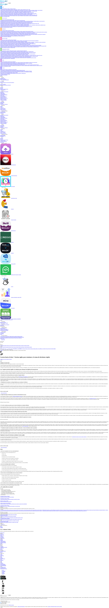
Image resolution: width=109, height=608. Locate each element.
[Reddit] (3, 593)
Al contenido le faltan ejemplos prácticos (6, 492)
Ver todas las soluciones (3, 141)
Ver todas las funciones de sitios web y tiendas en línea (7, 47)
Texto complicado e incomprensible (6, 490)
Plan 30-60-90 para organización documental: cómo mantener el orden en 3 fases (11, 519)
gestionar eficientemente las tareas (17, 396)
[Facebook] (2, 582)
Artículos (1, 350)
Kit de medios (2, 535)
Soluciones (1, 546)
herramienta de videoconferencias (23, 376)
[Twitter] (3, 584)
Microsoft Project (2, 558)
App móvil (1, 563)
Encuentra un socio (2, 567)
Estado (1, 543)
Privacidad (3, 571)
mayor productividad (25, 426)
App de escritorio (2, 564)
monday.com (2, 555)
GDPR (3, 572)
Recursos (1, 549)
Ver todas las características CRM (4, 16)
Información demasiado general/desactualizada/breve (8, 491)
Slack (1, 559)
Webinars (1, 540)
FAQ (86, 510)
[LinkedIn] (3, 591)
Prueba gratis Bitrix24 (4, 447)
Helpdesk (1, 539)
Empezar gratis (2, 2)
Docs (1, 552)
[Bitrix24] (4, 1)
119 (3, 524)
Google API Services (3, 565)
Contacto (1, 536)
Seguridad (3, 573)
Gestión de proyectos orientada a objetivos (6, 359)
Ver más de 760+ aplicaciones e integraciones (6, 319)
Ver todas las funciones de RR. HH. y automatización (7, 58)
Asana (1, 554)
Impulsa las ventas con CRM (4, 521)
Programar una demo (3, 542)
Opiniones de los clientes (3, 547)
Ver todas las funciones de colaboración (5, 36)
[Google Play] (3, 579)
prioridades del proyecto (93, 398)
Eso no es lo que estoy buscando (5, 489)
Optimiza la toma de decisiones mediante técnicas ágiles (77, 510)
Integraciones (2, 142)
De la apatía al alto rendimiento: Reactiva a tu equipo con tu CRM (9, 522)
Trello (1, 557)
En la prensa (2, 537)
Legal (3, 570)
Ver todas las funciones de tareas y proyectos (6, 27)
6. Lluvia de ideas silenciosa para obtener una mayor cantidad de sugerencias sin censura (30, 510)
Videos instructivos (2, 541)
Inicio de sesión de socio (3, 568)
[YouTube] (3, 586)
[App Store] (2, 577)
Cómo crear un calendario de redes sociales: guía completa (8, 516)
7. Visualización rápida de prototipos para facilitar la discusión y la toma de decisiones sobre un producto (56, 510)
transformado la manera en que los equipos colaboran (79, 436)
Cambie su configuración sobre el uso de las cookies (55, 606)
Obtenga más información (21, 606)
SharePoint (1, 560)
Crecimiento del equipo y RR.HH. (5, 518)
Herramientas (2, 534)
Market (1, 562)
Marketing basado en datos (4, 515)
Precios (1, 75)
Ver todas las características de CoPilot (5, 66)
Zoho (1, 556)
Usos (1, 548)
